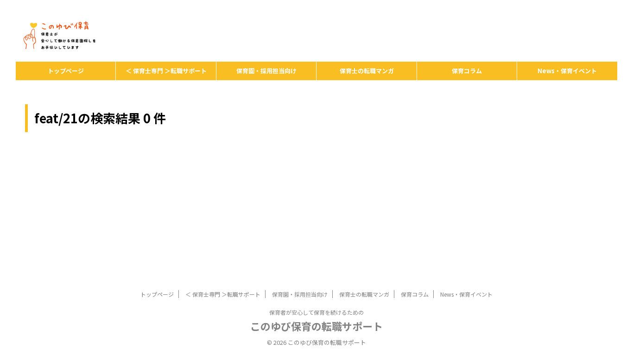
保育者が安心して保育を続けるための (316, 312)
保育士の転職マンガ (367, 70)
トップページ (66, 70)
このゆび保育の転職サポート (316, 325)
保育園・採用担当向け (266, 70)
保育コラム (467, 70)
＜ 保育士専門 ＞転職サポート (166, 70)
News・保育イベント (567, 70)
